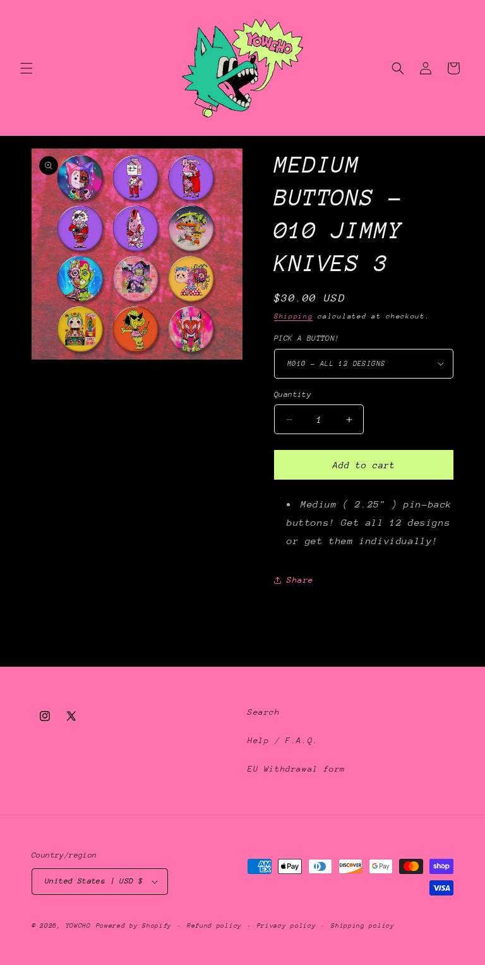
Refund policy (214, 926)
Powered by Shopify (134, 926)
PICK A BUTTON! (307, 338)
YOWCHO (78, 926)
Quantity (292, 394)
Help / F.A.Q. (283, 740)
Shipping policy (363, 926)
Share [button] (300, 580)
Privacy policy (286, 926)
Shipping (293, 316)
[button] (26, 68)
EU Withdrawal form (296, 769)
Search (264, 712)
